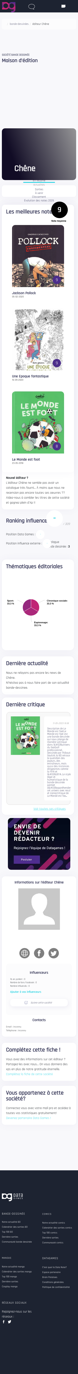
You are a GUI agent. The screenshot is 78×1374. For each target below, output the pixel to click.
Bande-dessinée (13, 1213)
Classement (39, 197)
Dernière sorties (10, 1237)
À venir (39, 193)
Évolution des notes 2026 (39, 200)
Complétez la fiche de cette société (29, 1074)
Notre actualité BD (11, 1222)
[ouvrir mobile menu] (63, 6)
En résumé (39, 180)
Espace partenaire (51, 1272)
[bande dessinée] (31, 6)
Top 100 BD (7, 1232)
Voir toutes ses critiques (49, 809)
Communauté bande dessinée (17, 1242)
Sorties (39, 189)
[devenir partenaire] (39, 844)
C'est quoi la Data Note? (54, 1267)
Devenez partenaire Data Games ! (28, 1118)
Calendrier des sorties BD (15, 1227)
